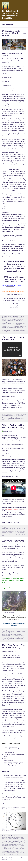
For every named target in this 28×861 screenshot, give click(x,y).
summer (15, 532)
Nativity (7, 847)
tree (15, 640)
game (13, 323)
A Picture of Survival (13, 540)
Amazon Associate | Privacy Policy (10, 857)
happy (19, 323)
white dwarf (12, 852)
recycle (8, 327)
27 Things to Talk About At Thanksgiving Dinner (14, 33)
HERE (18, 522)
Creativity (17, 414)
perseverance (15, 637)
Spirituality (13, 638)
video (18, 534)
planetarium (4, 848)
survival (8, 640)
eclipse (14, 841)
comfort (9, 631)
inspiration (19, 634)
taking (20, 329)
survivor (12, 640)
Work (17, 331)
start (10, 329)
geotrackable (19, 417)
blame (19, 317)
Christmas (23, 414)
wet (23, 534)
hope (15, 634)
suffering (4, 640)
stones (9, 419)
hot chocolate (18, 844)
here (9, 503)
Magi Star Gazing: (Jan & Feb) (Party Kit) (13, 646)
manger (3, 847)
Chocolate (10, 838)
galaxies (20, 842)
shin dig (16, 848)
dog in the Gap (12, 320)
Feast (21, 322)
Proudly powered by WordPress (12, 858)
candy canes (5, 838)
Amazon (4, 317)
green (18, 632)
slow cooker (21, 848)
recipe (13, 848)
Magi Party (22, 845)
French (19, 415)
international (14, 418)
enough (20, 320)
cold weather (21, 840)
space (15, 850)
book (22, 317)
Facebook (9, 322)
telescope (4, 851)
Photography (8, 638)
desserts (10, 841)
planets (9, 848)
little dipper (14, 845)
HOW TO (18, 324)
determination (20, 631)
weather (8, 852)
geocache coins (10, 530)
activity (22, 527)
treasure (17, 419)
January (7, 845)
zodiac (19, 854)
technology (4, 330)
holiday (3, 324)
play (20, 326)
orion (15, 847)
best (17, 317)
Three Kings (9, 851)
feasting (4, 323)
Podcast (16, 316)
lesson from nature (15, 635)
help (24, 323)
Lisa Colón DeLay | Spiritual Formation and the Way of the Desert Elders (10, 14)
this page (20, 402)
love (9, 326)
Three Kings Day (16, 851)
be (14, 317)
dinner (3, 320)
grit (20, 632)
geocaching (4, 531)
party (23, 847)
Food (17, 842)
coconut (7, 840)
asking (7, 317)
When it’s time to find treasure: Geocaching (13, 426)
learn (18, 531)
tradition (6, 331)
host (10, 844)
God (15, 632)
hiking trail (11, 634)
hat (21, 323)
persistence (20, 637)
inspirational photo (6, 635)
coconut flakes (12, 840)
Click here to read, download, (14, 262)
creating (13, 528)
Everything (4, 322)
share (21, 327)
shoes (3, 532)
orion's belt (19, 847)
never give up (9, 637)
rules (11, 327)
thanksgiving (10, 330)
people (17, 326)
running (14, 327)
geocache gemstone (11, 417)
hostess (12, 844)
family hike (11, 632)
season (18, 327)
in (21, 324)
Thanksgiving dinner (17, 330)
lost (7, 326)
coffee (17, 840)
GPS (8, 531)
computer (7, 319)
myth (12, 326)
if (20, 324)
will (14, 331)
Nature (3, 637)
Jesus (10, 845)
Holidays (7, 324)
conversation (17, 319)
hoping (11, 531)
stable (18, 850)
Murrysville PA (22, 635)
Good (16, 323)
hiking (7, 634)
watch (21, 534)
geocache (4, 417)
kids (3, 326)
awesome (11, 317)
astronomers (10, 837)
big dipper (21, 837)
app (8, 528)
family (13, 322)
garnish (24, 842)
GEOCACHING (12, 437)
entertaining (19, 841)
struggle (21, 638)
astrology (22, 835)
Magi (18, 845)
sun (24, 850)
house (14, 324)
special (6, 329)
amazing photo (22, 630)
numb (14, 326)
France (13, 415)
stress (12, 329)
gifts (9, 418)
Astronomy (16, 837)
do (5, 320)
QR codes (23, 531)
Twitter (10, 331)
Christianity (4, 631)
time (3, 331)
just (23, 324)
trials (17, 640)
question (24, 326)
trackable (13, 419)
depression (13, 631)
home (11, 324)
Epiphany (4, 842)
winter (17, 852)
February (13, 842)
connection (12, 319)
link (5, 326)
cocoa (3, 840)
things (23, 330)
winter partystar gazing (12, 854)
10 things (22, 316)
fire (7, 323)
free (9, 323)
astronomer (4, 837)
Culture (22, 319)
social (3, 329)
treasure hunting (13, 534)
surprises (16, 329)
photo (3, 638)
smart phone (8, 532)
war (13, 331)
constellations (5, 841)
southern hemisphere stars (8, 850)
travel (3, 534)
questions (4, 327)
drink (17, 320)
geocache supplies (18, 530)
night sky (11, 847)
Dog (8, 320)
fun (11, 323)
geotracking (4, 418)
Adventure (4, 528)
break (3, 319)
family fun (17, 322)
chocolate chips (16, 838)
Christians (22, 838)
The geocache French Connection (13, 338)
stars (22, 850)
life (20, 531)
